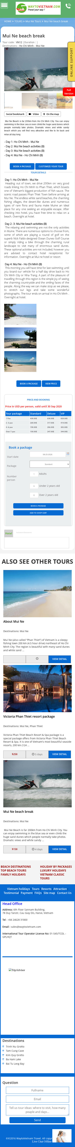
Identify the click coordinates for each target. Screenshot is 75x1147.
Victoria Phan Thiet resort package (29, 716)
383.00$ (64, 427)
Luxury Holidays (53, 870)
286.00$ (50, 427)
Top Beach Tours (13, 870)
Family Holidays (13, 874)
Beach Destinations (16, 867)
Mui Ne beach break (18, 811)
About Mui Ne (13, 621)
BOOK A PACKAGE (22, 166)
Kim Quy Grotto (15, 1055)
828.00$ (64, 418)
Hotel (8, 533)
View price (51, 383)
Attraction (60, 889)
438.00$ (33, 418)
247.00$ (50, 431)
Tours (35, 889)
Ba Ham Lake (13, 1059)
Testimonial (11, 893)
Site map (49, 893)
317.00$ (50, 423)
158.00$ (33, 431)
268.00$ (33, 423)
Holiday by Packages (56, 867)
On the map (52, 114)
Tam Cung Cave (15, 1050)
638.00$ (50, 418)
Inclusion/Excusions (24, 532)
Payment (27, 893)
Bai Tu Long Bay (15, 1063)
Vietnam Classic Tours (52, 876)
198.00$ (33, 427)
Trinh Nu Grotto (15, 1046)
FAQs (38, 893)
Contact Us (64, 893)
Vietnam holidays (18, 889)
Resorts (46, 889)
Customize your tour (51, 166)
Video (36, 114)
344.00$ (64, 431)
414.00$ (64, 423)
